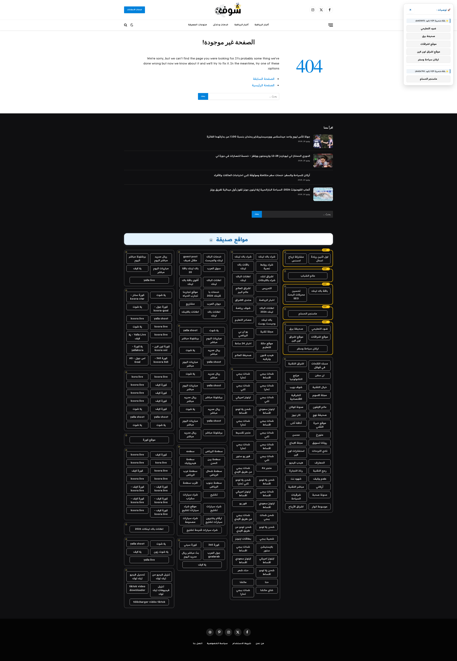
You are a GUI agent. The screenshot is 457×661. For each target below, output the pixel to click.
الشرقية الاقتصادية (296, 397)
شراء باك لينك (266, 256)
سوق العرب (214, 268)
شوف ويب (296, 387)
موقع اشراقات (319, 336)
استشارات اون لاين (296, 452)
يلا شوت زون (161, 551)
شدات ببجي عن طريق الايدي (243, 469)
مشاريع (190, 303)
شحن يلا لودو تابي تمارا (243, 481)
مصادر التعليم (243, 319)
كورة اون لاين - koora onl (161, 348)
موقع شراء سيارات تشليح (190, 508)
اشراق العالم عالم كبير (243, 290)
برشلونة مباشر (190, 338)
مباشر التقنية (296, 486)
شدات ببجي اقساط (267, 375)
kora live (137, 376)
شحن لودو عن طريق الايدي (243, 528)
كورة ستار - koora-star (137, 296)
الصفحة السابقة (263, 79)
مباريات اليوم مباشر (214, 340)
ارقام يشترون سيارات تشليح (213, 520)
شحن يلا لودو (266, 527)
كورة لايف (161, 384)
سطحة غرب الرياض (190, 472)
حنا (267, 582)
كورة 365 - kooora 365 (161, 360)
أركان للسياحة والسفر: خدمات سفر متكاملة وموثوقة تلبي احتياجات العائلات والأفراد (262, 175)
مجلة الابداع (296, 442)
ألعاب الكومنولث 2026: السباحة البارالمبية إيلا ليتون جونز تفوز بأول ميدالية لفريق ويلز (260, 189)
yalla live (149, 280)
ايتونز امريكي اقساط (243, 493)
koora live (137, 318)
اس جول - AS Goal (137, 360)
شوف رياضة (243, 308)
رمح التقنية (320, 470)
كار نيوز (296, 415)
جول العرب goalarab (213, 554)
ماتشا (243, 582)
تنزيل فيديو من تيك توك (161, 576)
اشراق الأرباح (295, 506)
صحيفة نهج (320, 415)
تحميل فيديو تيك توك (137, 576)
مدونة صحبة (319, 494)
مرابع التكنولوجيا (296, 377)
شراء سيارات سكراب (190, 496)
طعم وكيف (319, 478)
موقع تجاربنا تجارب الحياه (190, 293)
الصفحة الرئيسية (263, 85)
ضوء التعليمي (320, 328)
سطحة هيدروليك (190, 461)
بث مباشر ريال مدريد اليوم (190, 554)
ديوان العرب (214, 303)
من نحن (260, 644)
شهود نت (296, 478)
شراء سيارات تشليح (213, 508)
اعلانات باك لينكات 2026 (149, 528)
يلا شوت (214, 330)
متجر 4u (267, 468)
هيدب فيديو (296, 462)
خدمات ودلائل (220, 25)
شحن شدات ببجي (267, 517)
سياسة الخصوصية (217, 644)
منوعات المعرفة (197, 25)
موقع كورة (149, 439)
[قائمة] (330, 25)
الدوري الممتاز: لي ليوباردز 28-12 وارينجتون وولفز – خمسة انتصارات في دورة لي (263, 155)
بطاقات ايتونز (243, 538)
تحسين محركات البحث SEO (296, 294)
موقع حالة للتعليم (267, 345)
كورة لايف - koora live (161, 488)
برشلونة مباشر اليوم (137, 258)
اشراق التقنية (296, 363)
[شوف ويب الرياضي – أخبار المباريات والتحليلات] (228, 10)
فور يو (243, 503)
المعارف (320, 462)
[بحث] (126, 25)
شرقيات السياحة (296, 496)
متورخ (319, 434)
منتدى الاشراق (243, 300)
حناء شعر (243, 570)
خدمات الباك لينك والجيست (214, 258)
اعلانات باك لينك (213, 313)
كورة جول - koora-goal (161, 308)
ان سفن (319, 375)
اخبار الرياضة (266, 300)
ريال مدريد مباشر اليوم (161, 258)
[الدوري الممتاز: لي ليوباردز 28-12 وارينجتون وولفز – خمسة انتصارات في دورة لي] (323, 160)
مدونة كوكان (296, 407)
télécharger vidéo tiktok (149, 602)
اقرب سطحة (190, 482)
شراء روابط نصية (266, 266)
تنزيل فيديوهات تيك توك (161, 590)
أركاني (319, 486)
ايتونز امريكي (243, 397)
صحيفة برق (296, 328)
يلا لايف (202, 564)
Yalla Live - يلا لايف (137, 336)
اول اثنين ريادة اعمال (319, 258)
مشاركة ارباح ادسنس (296, 258)
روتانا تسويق (319, 442)
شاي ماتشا (266, 590)
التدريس (267, 288)
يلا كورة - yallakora (137, 348)
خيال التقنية (319, 387)
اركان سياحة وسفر (308, 348)
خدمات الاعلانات (134, 10)
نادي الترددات (319, 450)
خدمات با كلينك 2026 (214, 293)
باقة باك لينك (319, 290)
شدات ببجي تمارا (243, 375)
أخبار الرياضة (262, 25)
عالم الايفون (320, 407)
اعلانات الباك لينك (243, 278)
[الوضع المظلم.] (131, 25)
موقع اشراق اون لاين (296, 338)
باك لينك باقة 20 (190, 270)
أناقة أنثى (296, 423)
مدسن (296, 434)
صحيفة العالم (243, 355)
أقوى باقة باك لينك (190, 282)
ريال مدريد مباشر (214, 352)
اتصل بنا (197, 644)
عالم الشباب (308, 275)
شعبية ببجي (267, 538)
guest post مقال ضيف (190, 258)
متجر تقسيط (243, 432)
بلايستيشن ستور (266, 548)
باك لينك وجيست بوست (266, 321)
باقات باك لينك (243, 266)
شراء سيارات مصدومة (190, 520)
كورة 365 (214, 544)
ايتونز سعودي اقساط (267, 410)
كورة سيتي (190, 544)
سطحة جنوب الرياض (214, 484)
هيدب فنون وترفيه (266, 357)
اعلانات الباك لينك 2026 (266, 309)
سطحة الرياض (214, 451)
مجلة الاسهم (319, 395)
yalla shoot (190, 330)
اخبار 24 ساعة (243, 343)
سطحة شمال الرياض (214, 472)
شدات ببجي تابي (243, 387)
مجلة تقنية (266, 331)
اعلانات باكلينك (190, 311)
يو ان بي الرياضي (243, 333)
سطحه (190, 451)
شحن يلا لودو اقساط (243, 410)
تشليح (214, 494)
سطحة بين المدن (213, 461)
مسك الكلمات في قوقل (319, 365)
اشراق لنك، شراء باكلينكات (266, 278)
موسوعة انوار (319, 506)
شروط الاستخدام (241, 644)
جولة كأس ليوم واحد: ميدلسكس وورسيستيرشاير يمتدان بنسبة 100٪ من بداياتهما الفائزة (258, 136)
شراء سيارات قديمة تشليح (202, 530)
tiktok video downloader (137, 588)
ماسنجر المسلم (307, 313)
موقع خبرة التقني (319, 424)
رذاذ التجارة (296, 470)
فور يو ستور (243, 456)
